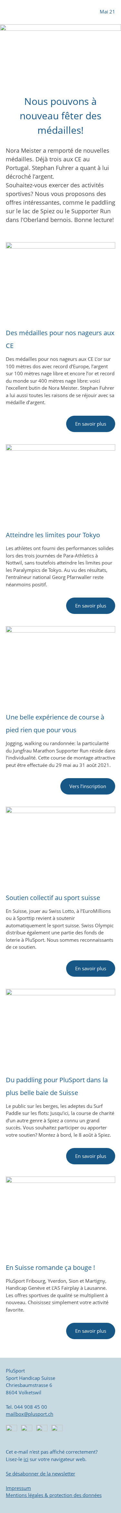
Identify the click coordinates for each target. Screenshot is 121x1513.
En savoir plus (90, 423)
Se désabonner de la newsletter (40, 1473)
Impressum (18, 1488)
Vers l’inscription (87, 786)
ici (26, 1459)
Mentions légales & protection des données (54, 1495)
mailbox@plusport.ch (29, 1414)
